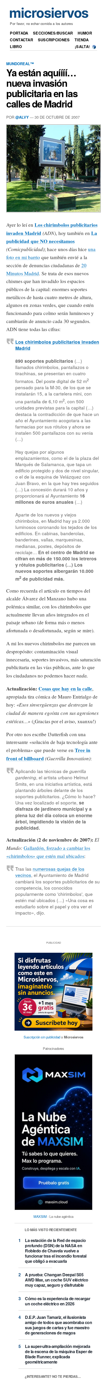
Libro (16, 46)
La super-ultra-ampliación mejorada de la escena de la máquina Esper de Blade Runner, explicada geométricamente (58, 1354)
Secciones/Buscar (53, 33)
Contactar (21, 39)
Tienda (82, 39)
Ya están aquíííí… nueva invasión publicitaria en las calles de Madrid (41, 88)
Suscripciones (54, 39)
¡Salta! (82, 46)
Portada (19, 33)
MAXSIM (40, 1216)
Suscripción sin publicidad (42, 1037)
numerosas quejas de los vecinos (49, 871)
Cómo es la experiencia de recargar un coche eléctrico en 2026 (57, 1301)
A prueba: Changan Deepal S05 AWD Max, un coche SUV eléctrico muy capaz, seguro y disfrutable (56, 1280)
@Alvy (22, 117)
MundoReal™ (20, 63)
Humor (85, 33)
